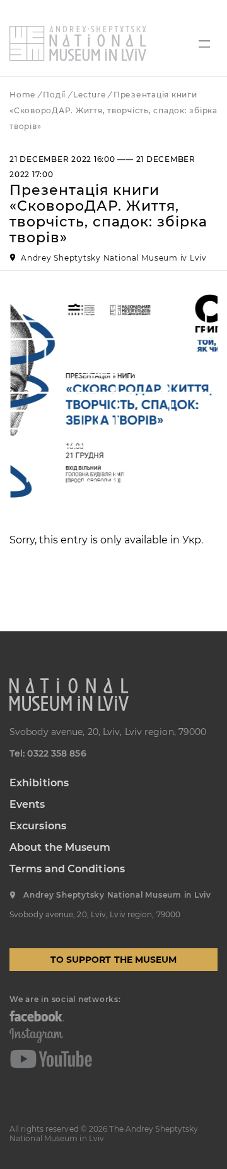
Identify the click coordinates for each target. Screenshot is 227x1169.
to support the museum (113, 959)
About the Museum (60, 847)
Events (27, 804)
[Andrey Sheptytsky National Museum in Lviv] (77, 43)
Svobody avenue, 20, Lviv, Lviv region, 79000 (107, 732)
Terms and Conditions (67, 869)
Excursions (37, 826)
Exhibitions (39, 783)
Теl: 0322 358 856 (47, 753)
